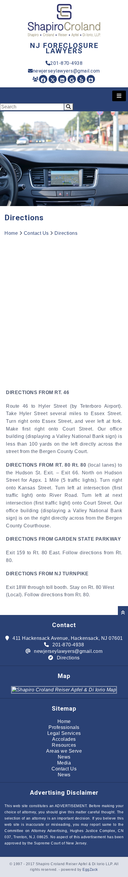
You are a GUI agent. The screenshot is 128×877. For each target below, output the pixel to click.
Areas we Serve (64, 751)
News (64, 756)
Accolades (64, 739)
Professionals (64, 727)
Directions (65, 233)
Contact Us (36, 233)
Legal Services (64, 733)
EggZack (90, 870)
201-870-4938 (66, 63)
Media (64, 762)
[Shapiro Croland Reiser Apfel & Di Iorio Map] (64, 689)
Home (11, 233)
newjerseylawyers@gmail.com (66, 71)
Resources (64, 745)
